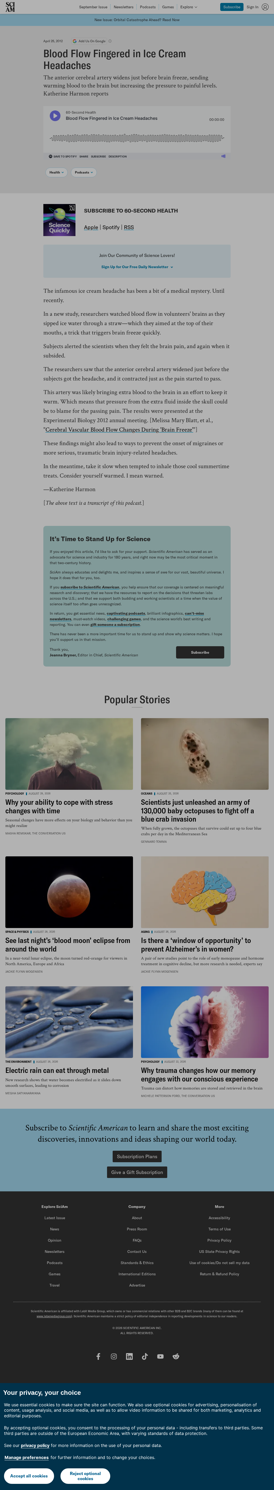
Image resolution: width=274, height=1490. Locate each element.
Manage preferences (27, 1457)
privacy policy (35, 1445)
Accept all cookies (29, 1476)
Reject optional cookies (85, 1476)
